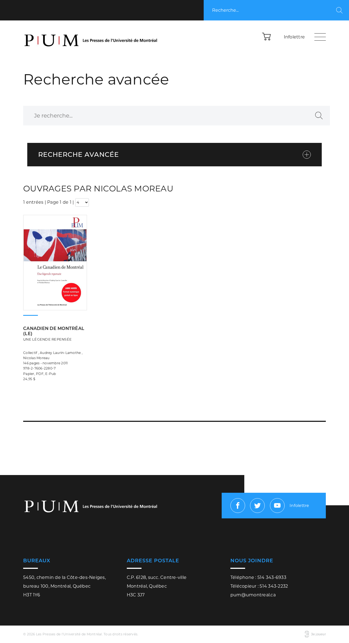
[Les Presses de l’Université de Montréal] (91, 37)
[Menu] (320, 37)
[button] (266, 36)
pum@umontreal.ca (253, 594)
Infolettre (294, 37)
